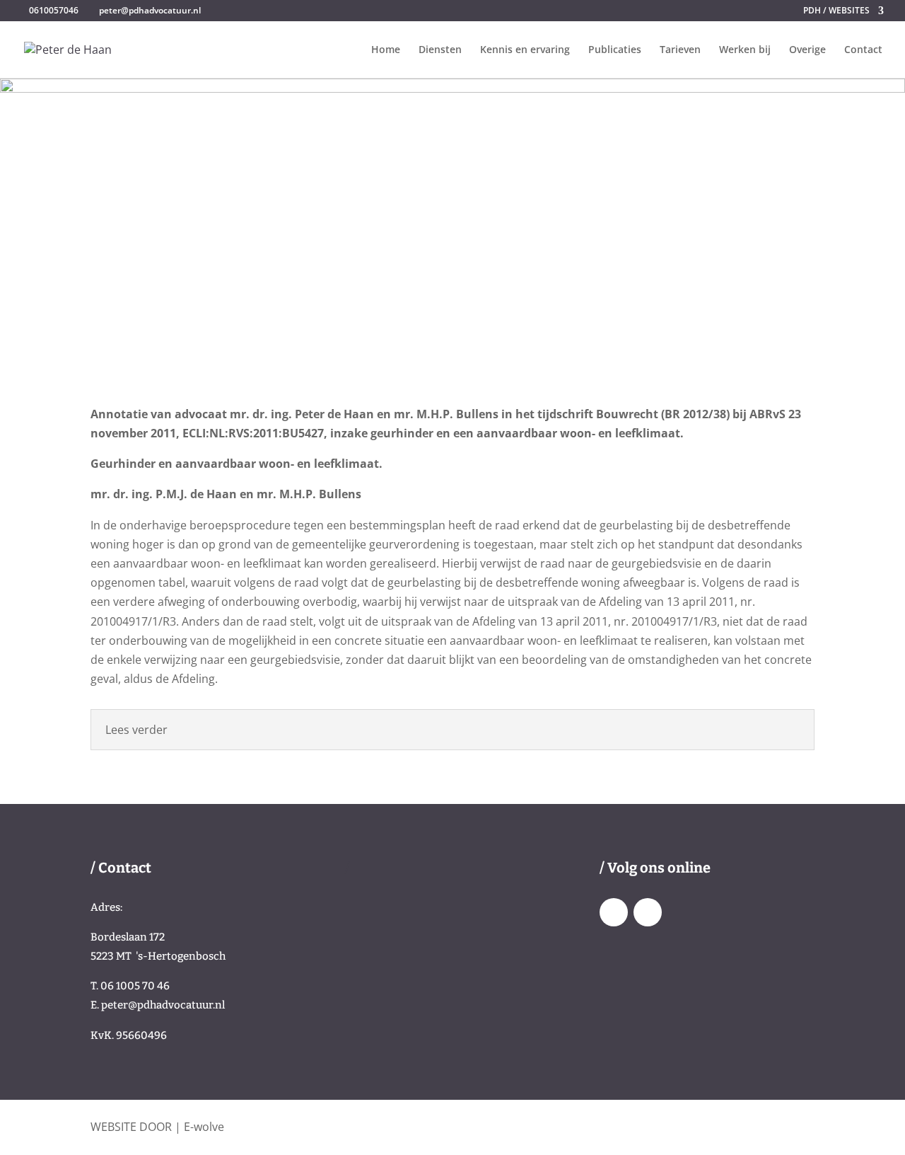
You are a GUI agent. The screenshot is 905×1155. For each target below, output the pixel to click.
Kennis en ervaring (525, 50)
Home (385, 50)
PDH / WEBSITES (836, 11)
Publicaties (614, 50)
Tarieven (680, 50)
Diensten (440, 50)
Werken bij (745, 50)
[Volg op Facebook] (614, 912)
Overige (807, 50)
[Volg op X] (648, 912)
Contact (863, 50)
